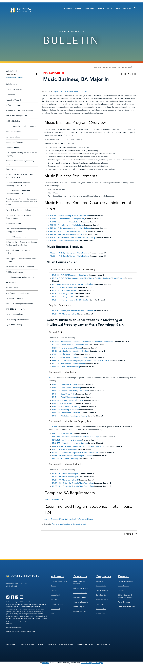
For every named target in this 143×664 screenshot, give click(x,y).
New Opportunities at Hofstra (17, 293)
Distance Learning (13, 147)
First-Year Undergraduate (59, 581)
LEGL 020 (53, 427)
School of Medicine (57, 604)
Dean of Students (102, 590)
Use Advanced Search (14, 77)
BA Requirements (51, 500)
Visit (52, 613)
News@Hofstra (103, 644)
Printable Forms (12, 288)
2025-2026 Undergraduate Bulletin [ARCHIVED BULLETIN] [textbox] (113, 67)
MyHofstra (127, 9)
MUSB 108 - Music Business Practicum (63, 240)
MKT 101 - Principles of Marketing (66, 367)
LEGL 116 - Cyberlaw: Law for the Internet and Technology (75, 437)
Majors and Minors (13, 137)
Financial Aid (55, 609)
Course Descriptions (14, 89)
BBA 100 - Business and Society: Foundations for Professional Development (82, 341)
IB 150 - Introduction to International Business (70, 351)
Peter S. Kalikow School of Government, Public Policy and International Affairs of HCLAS (21, 202)
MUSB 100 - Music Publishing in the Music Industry (68, 215)
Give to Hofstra (66, 644)
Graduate (54, 590)
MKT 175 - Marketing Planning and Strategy (70, 416)
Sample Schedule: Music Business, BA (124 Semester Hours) (68, 519)
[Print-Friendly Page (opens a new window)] (131, 74)
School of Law (55, 600)
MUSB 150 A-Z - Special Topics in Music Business (69, 253)
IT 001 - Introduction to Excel (64, 354)
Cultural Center (101, 586)
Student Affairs (101, 609)
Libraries (121, 590)
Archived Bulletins (13, 121)
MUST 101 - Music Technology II (65, 473)
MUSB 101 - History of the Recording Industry (66, 219)
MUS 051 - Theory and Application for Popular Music (73, 311)
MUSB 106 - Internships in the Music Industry (66, 234)
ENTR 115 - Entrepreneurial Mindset (67, 348)
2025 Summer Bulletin (14, 314)
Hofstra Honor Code (13, 105)
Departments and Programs (79, 582)
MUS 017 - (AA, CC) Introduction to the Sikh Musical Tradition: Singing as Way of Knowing (88, 278)
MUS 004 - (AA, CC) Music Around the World (70, 275)
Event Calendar (101, 595)
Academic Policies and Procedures (19, 110)
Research (100, 9)
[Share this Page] (128, 74)
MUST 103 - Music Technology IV (65, 480)
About (109, 9)
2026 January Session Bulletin (17, 319)
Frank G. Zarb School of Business (18, 210)
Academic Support (79, 597)
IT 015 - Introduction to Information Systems (70, 357)
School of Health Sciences (16, 237)
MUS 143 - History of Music (63, 293)
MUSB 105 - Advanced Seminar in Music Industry (67, 231)
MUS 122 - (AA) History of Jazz (64, 287)
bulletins (45, 663)
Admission (68, 9)
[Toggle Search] (135, 7)
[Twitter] (7, 598)
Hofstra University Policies (14, 627)
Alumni (117, 9)
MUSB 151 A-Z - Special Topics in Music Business (69, 256)
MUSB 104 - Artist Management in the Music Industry (69, 228)
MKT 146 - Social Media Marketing (66, 406)
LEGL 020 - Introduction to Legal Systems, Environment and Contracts (80, 360)
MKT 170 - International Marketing (66, 413)
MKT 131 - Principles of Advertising (66, 387)
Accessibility (12, 644)
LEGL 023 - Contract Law (62, 433)
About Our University (14, 100)
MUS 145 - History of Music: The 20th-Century (70, 300)
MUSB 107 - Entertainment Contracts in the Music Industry (71, 237)
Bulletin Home (11, 84)
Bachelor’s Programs (13, 131)
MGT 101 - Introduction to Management (68, 363)
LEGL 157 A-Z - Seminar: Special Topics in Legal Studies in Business (79, 446)
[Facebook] (12, 598)
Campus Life (89, 9)
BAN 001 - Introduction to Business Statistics (70, 345)
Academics (78, 9)
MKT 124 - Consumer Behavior (64, 384)
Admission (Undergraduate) (16, 116)
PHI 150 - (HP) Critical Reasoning (65, 459)
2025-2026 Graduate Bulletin (17, 309)
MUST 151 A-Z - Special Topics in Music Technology (73, 486)
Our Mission (10, 94)
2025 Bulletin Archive (14, 298)
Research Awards (124, 602)
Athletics (51, 644)
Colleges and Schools (80, 588)
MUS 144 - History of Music (63, 297)
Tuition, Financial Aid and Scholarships (21, 126)
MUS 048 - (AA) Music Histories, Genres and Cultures (73, 284)
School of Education (13, 223)
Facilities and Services (14, 272)
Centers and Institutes (125, 581)
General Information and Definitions (20, 277)
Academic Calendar (80, 593)
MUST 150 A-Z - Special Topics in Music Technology (73, 483)
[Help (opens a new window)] (134, 74)
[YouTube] (21, 598)
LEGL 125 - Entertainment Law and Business (70, 443)
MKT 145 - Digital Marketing (63, 403)
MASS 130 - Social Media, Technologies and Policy (72, 455)
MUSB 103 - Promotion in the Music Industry (66, 225)
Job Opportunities (85, 644)
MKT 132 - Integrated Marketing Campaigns (70, 391)
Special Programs (79, 607)
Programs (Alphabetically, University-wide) (69, 91)
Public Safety (100, 604)
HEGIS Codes (11, 282)
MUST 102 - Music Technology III (65, 477)
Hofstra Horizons (123, 586)
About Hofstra (27, 644)
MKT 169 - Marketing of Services (65, 409)
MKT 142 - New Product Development (67, 400)
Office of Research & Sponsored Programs (125, 596)
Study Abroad (11, 169)
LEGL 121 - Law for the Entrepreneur (67, 440)
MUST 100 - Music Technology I (65, 314)
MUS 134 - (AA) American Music (65, 290)
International (55, 595)
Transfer (53, 586)
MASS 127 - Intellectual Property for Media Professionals (75, 452)
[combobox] (116, 67)
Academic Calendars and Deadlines (20, 267)
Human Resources (102, 600)
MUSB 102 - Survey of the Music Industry (64, 222)
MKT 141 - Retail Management (64, 397)
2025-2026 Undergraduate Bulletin (19, 304)
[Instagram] (16, 598)
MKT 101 (52, 377)
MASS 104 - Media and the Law (64, 449)
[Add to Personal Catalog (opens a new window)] (125, 74)
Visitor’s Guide (100, 613)
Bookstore (99, 581)
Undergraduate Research (126, 607)
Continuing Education (80, 602)
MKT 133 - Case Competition (64, 394)
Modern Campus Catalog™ (92, 663)
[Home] (28, 10)
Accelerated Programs (14, 142)
